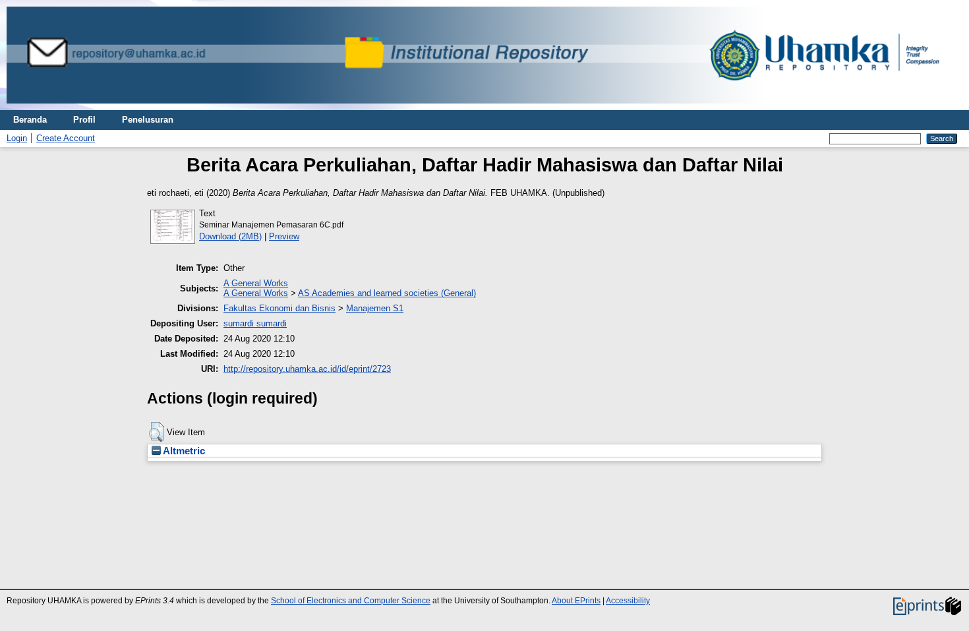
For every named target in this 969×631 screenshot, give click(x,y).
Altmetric (183, 451)
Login (17, 138)
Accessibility (628, 601)
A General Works (255, 283)
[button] (156, 432)
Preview (284, 236)
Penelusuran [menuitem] (147, 120)
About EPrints (576, 601)
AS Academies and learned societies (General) (387, 293)
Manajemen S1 (374, 308)
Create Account (65, 138)
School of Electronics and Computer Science (350, 601)
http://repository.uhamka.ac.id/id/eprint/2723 (307, 369)
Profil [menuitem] (84, 120)
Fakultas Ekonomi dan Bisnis (279, 308)
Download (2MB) (230, 236)
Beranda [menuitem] (30, 120)
